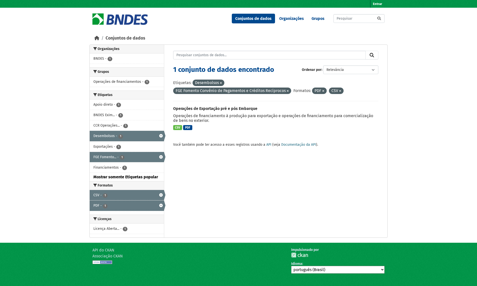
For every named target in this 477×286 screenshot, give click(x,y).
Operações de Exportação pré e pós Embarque (215, 108)
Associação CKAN (107, 256)
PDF (187, 127)
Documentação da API (298, 145)
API (268, 145)
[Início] (96, 38)
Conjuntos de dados (253, 18)
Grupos (318, 18)
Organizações (291, 18)
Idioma (296, 264)
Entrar (377, 4)
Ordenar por (311, 70)
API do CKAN (103, 250)
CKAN (299, 255)
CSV (177, 127)
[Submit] (379, 18)
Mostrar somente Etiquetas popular (125, 177)
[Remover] (221, 83)
